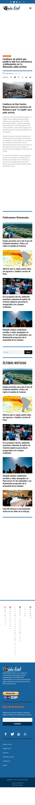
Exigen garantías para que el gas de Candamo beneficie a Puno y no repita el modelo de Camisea (17, 243)
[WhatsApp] (19, 2)
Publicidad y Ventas (8, 757)
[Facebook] (11, 2)
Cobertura (6, 752)
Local (4, 56)
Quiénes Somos (7, 744)
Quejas (5, 765)
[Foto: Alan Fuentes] (17, 90)
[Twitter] (13, 2)
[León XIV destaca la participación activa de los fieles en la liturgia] (14, 498)
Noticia (9, 56)
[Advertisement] (17, 31)
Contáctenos (6, 761)
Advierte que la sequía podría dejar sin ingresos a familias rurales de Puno (17, 271)
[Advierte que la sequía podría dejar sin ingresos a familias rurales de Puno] (14, 258)
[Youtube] (16, 2)
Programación (7, 748)
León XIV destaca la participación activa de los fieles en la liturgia (16, 510)
